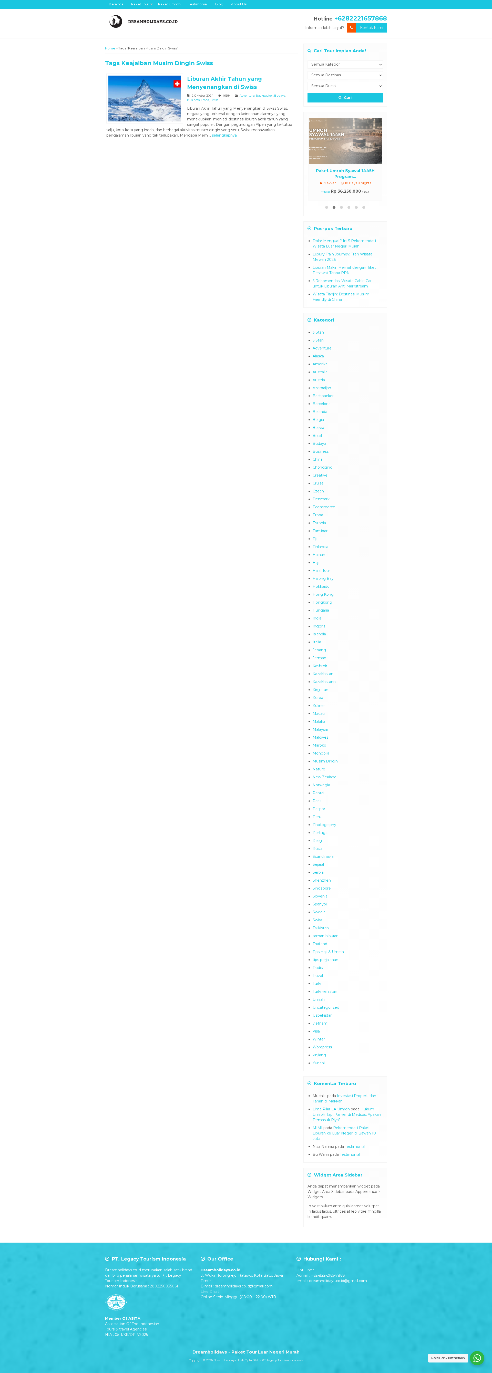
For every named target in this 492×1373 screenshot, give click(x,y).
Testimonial (198, 4)
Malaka (319, 721)
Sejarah (319, 864)
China (318, 459)
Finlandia (320, 546)
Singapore (322, 888)
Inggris (319, 626)
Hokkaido (321, 586)
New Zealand (324, 777)
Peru (317, 816)
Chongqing (323, 467)
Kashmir (320, 666)
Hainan (319, 554)
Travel (318, 975)
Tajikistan (321, 928)
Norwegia (321, 785)
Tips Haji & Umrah (328, 951)
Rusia (317, 848)
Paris (317, 801)
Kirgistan (320, 689)
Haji (316, 562)
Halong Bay (323, 578)
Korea (318, 697)
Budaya (279, 95)
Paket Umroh (169, 4)
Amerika (320, 364)
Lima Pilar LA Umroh (331, 1109)
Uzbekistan (323, 1015)
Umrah (319, 999)
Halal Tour (321, 570)
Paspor (319, 809)
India (317, 618)
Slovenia (320, 896)
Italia (317, 642)
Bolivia (318, 427)
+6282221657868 (360, 18)
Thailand (320, 944)
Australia (320, 372)
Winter (319, 1039)
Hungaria (321, 610)
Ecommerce (324, 507)
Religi (318, 840)
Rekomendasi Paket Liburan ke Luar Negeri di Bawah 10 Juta (344, 1133)
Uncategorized (326, 1007)
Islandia (319, 634)
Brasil (317, 435)
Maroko (319, 745)
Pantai (318, 793)
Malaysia (320, 729)
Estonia (319, 523)
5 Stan (318, 340)
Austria (319, 380)
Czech (318, 491)
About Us (239, 4)
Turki (317, 983)
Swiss (214, 100)
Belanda (320, 411)
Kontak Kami (371, 27)
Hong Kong (323, 594)
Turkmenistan (325, 991)
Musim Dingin (325, 761)
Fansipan (321, 531)
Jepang (319, 650)
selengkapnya (224, 135)
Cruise (318, 483)
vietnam (320, 1023)
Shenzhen (322, 880)
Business (193, 100)
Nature (319, 769)
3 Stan (318, 332)
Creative (320, 475)
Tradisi (318, 967)
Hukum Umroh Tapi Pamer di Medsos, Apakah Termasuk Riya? (347, 1114)
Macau (319, 713)
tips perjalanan (325, 959)
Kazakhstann (324, 681)
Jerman (319, 658)
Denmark (321, 499)
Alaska (318, 356)
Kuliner (319, 705)
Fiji (315, 538)
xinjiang (319, 1055)
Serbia (318, 872)
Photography (324, 824)
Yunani (319, 1063)
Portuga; (320, 832)
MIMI (317, 1128)
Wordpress (322, 1047)
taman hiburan (326, 936)
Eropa (205, 100)
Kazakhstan (323, 674)
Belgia (318, 419)
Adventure (247, 95)
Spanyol (320, 904)
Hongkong (322, 602)
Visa (316, 1031)
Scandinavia (323, 856)
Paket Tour (140, 4)
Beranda (116, 4)
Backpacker (264, 95)
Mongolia (321, 753)
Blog (219, 4)
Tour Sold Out (350, 140)
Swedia (319, 912)
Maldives (320, 737)
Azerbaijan (322, 388)
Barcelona (322, 403)
